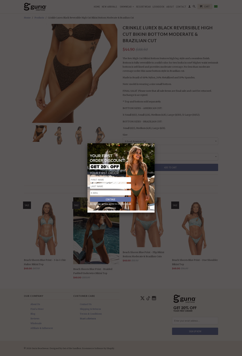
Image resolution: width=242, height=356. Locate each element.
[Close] (152, 145)
